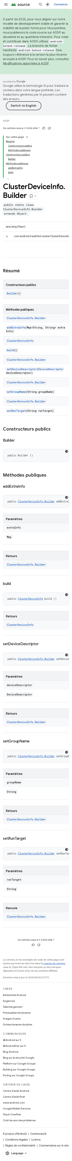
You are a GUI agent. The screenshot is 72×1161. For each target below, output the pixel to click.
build (10, 350)
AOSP (6, 120)
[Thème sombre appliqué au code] (66, 451)
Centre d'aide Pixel (14, 1096)
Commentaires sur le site (54, 1145)
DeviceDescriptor (51, 369)
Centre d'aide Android (16, 1090)
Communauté (38, 1133)
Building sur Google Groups (19, 1069)
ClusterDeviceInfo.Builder (26, 318)
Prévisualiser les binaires (16, 1012)
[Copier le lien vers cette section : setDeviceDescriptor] (42, 644)
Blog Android (10, 1051)
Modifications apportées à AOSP (26, 63)
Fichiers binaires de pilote (17, 1024)
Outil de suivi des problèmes (19, 1120)
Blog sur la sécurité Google (18, 1057)
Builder (12, 293)
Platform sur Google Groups (19, 1063)
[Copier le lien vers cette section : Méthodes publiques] (50, 475)
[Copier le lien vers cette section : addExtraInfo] (28, 487)
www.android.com (14, 1102)
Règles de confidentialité (20, 1145)
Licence (36, 1139)
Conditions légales (16, 1139)
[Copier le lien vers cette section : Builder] (18, 440)
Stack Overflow (12, 1114)
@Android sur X (12, 1040)
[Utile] (44, 128)
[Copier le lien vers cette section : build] (14, 584)
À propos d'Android (15, 1133)
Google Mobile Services (16, 1108)
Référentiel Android (14, 995)
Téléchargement (12, 1006)
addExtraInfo (16, 327)
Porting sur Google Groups (18, 1075)
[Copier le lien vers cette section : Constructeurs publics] (54, 429)
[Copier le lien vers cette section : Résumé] (23, 271)
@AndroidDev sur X (14, 1046)
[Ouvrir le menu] (6, 4)
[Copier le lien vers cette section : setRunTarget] (29, 839)
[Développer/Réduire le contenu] (27, 137)
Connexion (61, 4)
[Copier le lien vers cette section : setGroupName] (33, 741)
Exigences (9, 1001)
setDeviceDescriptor (22, 369)
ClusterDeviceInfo (20, 340)
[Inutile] (49, 128)
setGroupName (16, 392)
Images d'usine (11, 1018)
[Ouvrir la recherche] (40, 4)
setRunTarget (16, 410)
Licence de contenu (54, 963)
